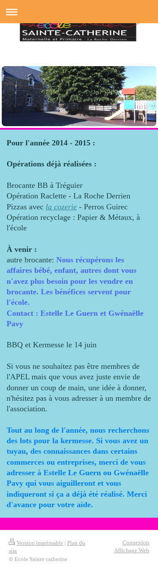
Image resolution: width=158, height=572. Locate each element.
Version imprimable (40, 543)
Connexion (135, 542)
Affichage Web (131, 550)
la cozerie (61, 206)
